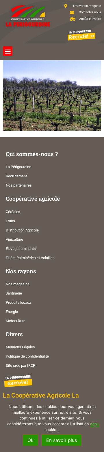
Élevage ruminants (21, 248)
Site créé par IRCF (20, 365)
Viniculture (14, 239)
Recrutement (16, 176)
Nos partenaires (19, 185)
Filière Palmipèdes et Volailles (30, 258)
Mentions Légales (20, 347)
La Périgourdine (18, 167)
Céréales (13, 212)
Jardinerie (14, 293)
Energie (12, 311)
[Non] (95, 425)
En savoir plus (61, 440)
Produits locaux (18, 302)
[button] (7, 51)
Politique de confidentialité (27, 356)
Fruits (10, 221)
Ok (30, 440)
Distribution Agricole (22, 230)
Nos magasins (17, 284)
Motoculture (15, 321)
